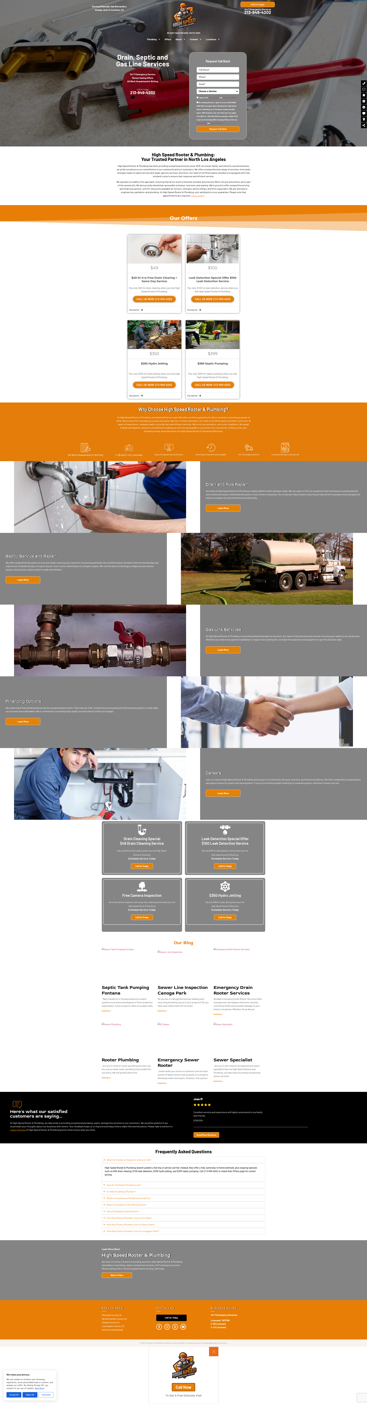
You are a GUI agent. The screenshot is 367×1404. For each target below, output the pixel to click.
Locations (211, 39)
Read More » (106, 1011)
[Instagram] (167, 1327)
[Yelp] (175, 1327)
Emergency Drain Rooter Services (233, 990)
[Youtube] (183, 1327)
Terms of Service (216, 123)
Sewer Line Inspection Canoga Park (183, 990)
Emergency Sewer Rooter (178, 1062)
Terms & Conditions (229, 98)
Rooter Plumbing (120, 1060)
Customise (46, 1395)
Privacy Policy (214, 98)
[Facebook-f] (159, 1327)
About (178, 39)
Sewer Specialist (233, 1060)
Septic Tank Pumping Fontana (125, 990)
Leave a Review (18, 1129)
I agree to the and (218, 98)
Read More (39, 1388)
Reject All (30, 1395)
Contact (194, 39)
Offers (168, 39)
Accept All (14, 1395)
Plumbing (152, 39)
